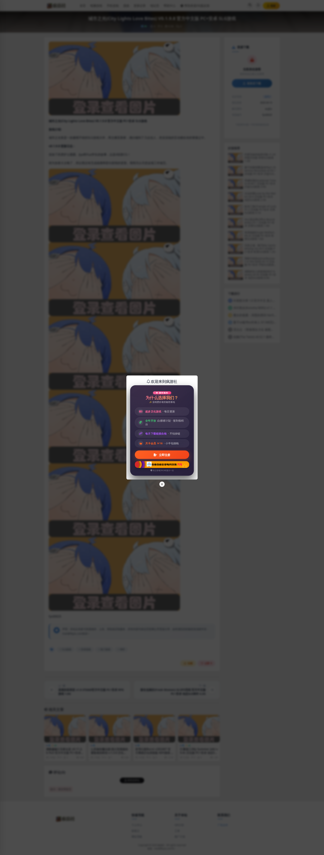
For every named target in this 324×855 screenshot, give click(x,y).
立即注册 (164, 455)
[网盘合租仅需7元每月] (162, 464)
